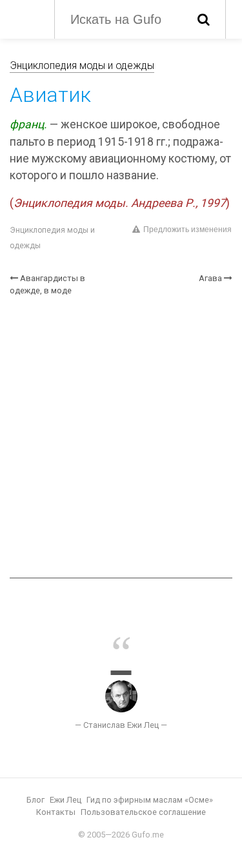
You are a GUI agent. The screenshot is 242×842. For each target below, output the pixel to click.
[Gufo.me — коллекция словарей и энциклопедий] (25, 18)
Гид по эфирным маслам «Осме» (149, 800)
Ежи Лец (65, 800)
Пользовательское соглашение (143, 812)
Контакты (56, 812)
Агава (210, 278)
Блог (35, 800)
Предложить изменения (187, 229)
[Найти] (203, 19)
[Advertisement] (121, 437)
